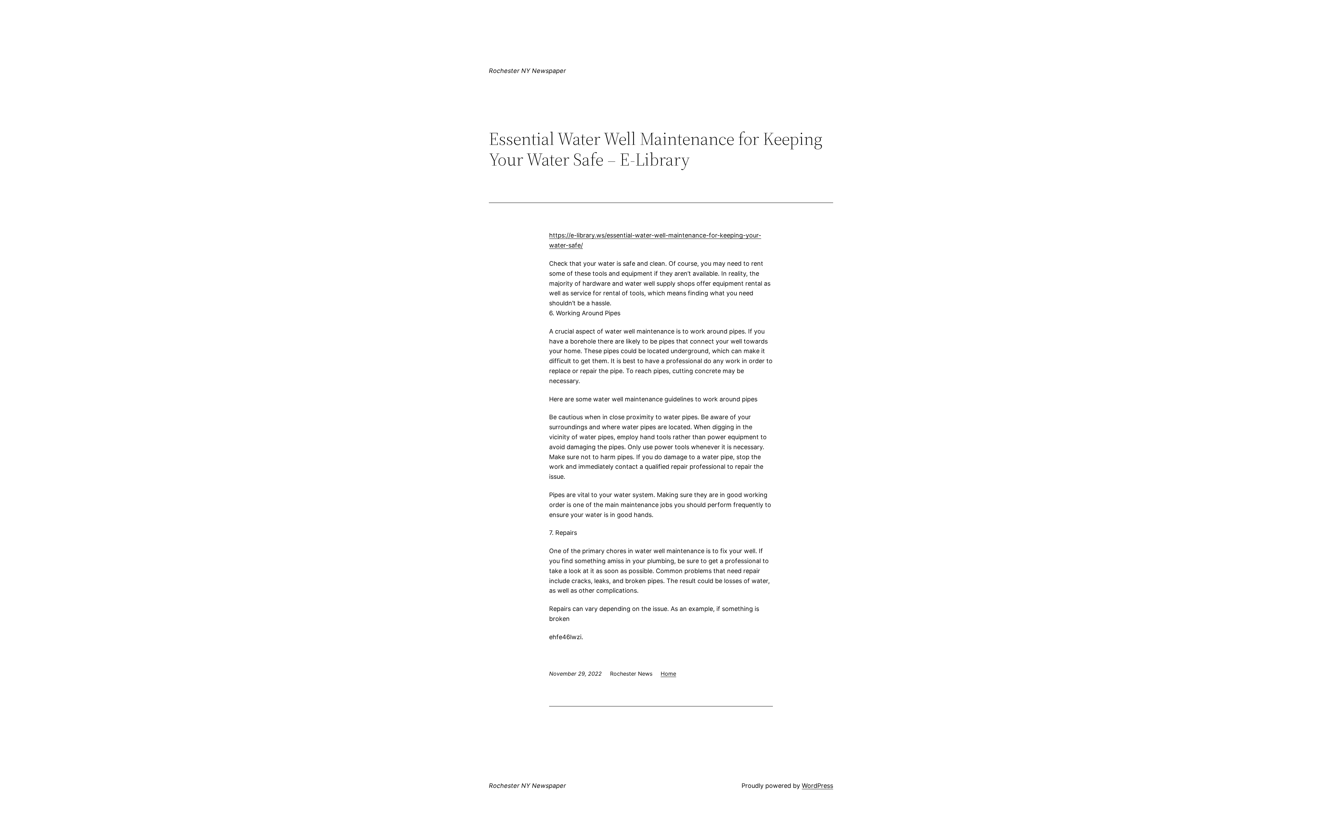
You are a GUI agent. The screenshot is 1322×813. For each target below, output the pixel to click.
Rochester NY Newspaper (527, 70)
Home (668, 673)
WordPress (817, 785)
